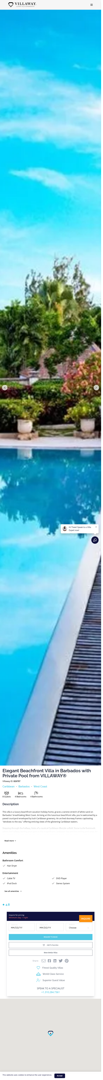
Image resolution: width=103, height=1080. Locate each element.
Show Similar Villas (50, 953)
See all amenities (12, 891)
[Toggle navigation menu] (91, 4)
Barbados (24, 786)
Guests (72, 924)
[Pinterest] (67, 961)
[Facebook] (49, 961)
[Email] (44, 961)
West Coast (40, 786)
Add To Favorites (52, 945)
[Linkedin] (55, 961)
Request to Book (51, 937)
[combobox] (79, 928)
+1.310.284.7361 (50, 992)
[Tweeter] (61, 961)
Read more (9, 840)
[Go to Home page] (22, 4)
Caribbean (9, 786)
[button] (5, 387)
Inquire (85, 918)
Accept (60, 1076)
